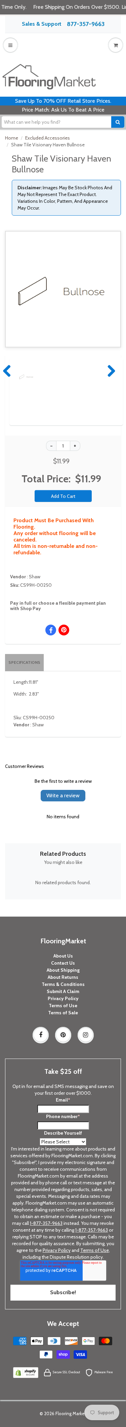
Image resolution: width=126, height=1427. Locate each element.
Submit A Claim (63, 991)
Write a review (63, 795)
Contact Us (63, 963)
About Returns (63, 977)
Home (11, 138)
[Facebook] (40, 1035)
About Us (63, 956)
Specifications (24, 662)
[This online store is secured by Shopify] (25, 1372)
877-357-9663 (85, 24)
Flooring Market (70, 1413)
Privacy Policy (63, 998)
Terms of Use (63, 1005)
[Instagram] (85, 1035)
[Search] (117, 122)
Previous (7, 371)
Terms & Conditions (63, 984)
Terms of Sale (63, 1013)
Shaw (34, 577)
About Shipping (63, 970)
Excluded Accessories (47, 138)
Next (110, 371)
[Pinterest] (63, 1035)
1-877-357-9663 (46, 1223)
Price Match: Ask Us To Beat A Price (63, 109)
